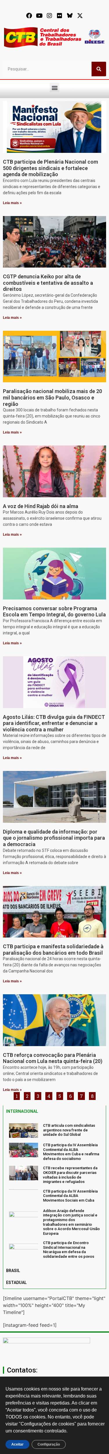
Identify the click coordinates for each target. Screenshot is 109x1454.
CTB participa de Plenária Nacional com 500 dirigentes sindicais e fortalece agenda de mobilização (50, 168)
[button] (54, 87)
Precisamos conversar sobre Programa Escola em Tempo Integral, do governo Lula (54, 611)
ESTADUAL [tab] (16, 1282)
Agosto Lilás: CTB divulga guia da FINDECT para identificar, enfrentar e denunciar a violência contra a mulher (54, 723)
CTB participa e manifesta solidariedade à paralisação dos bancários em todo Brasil (53, 949)
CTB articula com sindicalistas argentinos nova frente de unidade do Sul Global (69, 1130)
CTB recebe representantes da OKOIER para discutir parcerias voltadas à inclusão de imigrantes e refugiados (70, 1175)
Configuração (48, 1444)
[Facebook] (29, 15)
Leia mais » (12, 203)
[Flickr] (59, 15)
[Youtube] (39, 15)
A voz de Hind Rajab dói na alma (40, 506)
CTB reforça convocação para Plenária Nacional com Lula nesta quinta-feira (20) (52, 1058)
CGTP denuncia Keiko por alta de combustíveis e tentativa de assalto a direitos (48, 282)
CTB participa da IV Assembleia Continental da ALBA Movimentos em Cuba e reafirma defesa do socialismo (71, 1152)
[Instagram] (49, 15)
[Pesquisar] (99, 69)
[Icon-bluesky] (69, 15)
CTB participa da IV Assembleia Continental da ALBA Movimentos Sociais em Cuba (70, 1195)
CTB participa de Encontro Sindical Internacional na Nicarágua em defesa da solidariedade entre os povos (68, 1250)
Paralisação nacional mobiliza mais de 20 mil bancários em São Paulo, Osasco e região (52, 397)
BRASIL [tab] (13, 1270)
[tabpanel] (54, 1191)
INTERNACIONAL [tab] (22, 1111)
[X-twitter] (80, 15)
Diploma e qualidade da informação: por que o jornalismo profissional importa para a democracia (54, 838)
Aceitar (17, 1444)
